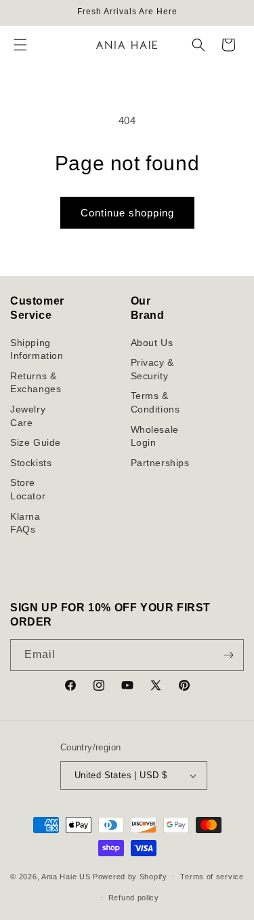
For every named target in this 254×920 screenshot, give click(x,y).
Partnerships (160, 462)
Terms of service (211, 877)
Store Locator (27, 489)
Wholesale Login (155, 436)
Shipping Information (37, 349)
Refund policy (133, 898)
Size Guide (35, 442)
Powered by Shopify (130, 877)
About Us (152, 342)
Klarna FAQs (25, 523)
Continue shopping (127, 212)
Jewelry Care (27, 416)
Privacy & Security (152, 369)
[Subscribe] (228, 655)
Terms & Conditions (155, 402)
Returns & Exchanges (35, 382)
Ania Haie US (65, 877)
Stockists (30, 462)
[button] (20, 45)
